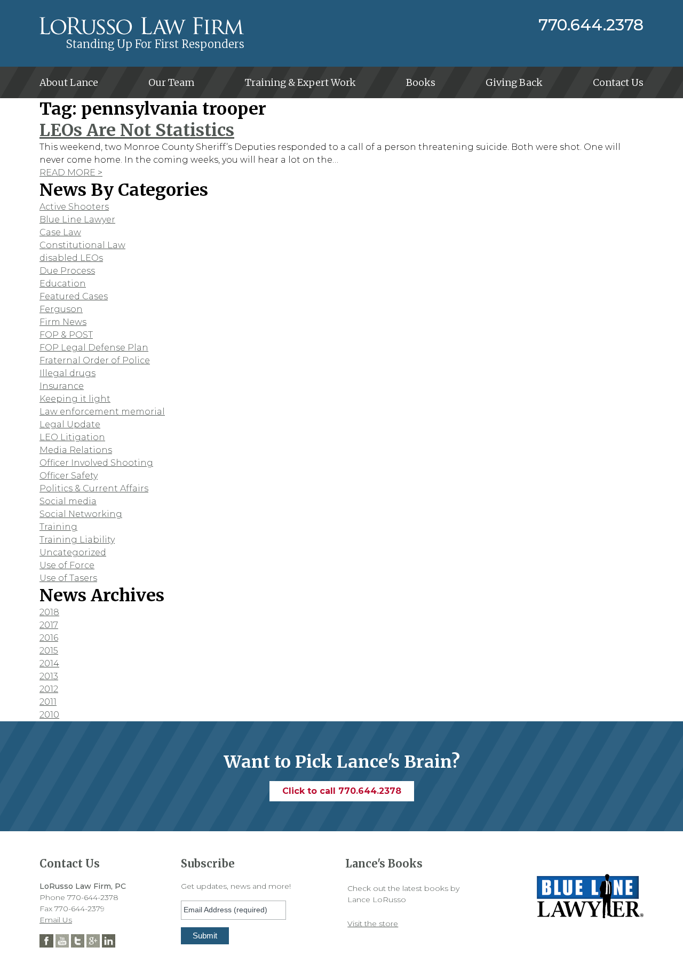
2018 (49, 612)
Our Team (171, 82)
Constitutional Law (82, 245)
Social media (68, 501)
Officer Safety (68, 476)
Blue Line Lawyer (77, 219)
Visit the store (372, 923)
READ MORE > (70, 173)
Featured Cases (73, 296)
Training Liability (77, 540)
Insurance (61, 386)
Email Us (55, 920)
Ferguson (61, 309)
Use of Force (66, 565)
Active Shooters (74, 207)
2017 (48, 625)
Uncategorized (72, 552)
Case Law (60, 232)
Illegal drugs (67, 373)
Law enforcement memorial (102, 412)
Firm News (62, 322)
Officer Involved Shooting (96, 463)
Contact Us (618, 82)
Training (58, 527)
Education (62, 283)
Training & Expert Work (300, 82)
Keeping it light (74, 399)
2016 (48, 638)
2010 (49, 715)
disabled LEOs (71, 258)
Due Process (67, 271)
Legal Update (69, 424)
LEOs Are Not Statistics (136, 130)
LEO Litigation (72, 437)
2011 (48, 702)
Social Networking (80, 514)
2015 (48, 651)
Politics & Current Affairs (93, 488)
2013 (48, 676)
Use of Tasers (68, 578)
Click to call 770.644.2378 (341, 791)
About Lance (68, 82)
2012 (48, 689)
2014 (49, 663)
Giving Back (514, 82)
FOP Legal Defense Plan (93, 348)
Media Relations (75, 450)
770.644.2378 (591, 25)
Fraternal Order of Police (94, 360)
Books (420, 82)
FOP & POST (66, 335)
